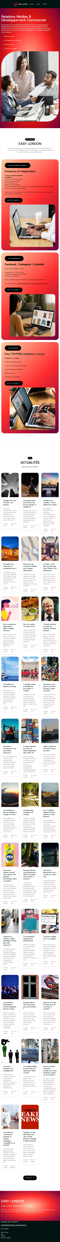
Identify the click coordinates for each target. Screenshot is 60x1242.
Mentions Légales (6, 1237)
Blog (2, 1234)
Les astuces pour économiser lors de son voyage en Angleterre (29, 503)
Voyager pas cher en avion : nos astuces (9, 502)
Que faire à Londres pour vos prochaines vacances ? (9, 749)
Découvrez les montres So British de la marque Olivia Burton (30, 567)
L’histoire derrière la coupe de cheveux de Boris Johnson (49, 627)
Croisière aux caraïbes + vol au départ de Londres (50, 502)
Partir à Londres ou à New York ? (29, 625)
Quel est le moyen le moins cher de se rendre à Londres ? (49, 1006)
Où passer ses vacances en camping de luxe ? (10, 566)
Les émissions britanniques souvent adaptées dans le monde (9, 1006)
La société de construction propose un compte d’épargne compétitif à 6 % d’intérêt (9, 1138)
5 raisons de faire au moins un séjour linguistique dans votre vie (29, 749)
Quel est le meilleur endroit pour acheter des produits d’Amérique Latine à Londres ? (10, 875)
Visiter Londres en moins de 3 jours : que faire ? (49, 748)
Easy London (23, 4)
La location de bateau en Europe (9, 685)
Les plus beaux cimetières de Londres (28, 812)
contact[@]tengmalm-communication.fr (13, 1225)
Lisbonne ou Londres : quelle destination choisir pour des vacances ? (9, 941)
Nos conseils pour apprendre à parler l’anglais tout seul (9, 627)
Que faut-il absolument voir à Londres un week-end (50, 873)
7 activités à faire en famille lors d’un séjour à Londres (29, 687)
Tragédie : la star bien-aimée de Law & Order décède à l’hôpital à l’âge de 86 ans (29, 1136)
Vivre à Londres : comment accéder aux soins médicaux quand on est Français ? (50, 1070)
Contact (3, 1236)
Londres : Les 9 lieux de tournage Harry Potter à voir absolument (50, 567)
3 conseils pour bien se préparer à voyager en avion (10, 812)
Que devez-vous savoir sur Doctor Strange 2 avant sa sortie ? (49, 687)
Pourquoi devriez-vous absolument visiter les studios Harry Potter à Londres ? (29, 874)
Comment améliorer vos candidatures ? (8, 1068)
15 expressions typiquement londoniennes (28, 939)
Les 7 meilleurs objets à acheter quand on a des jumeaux (49, 813)
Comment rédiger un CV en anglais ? (49, 939)
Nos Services (4, 1232)
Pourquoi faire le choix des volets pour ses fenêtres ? (29, 1006)
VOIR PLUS (29, 1178)
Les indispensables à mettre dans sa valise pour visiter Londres (30, 1069)
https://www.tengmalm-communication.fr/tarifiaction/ (32, 283)
